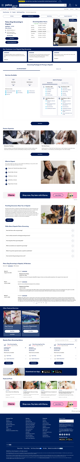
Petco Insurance (29, 429)
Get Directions (10, 35)
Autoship (27, 432)
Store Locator (9, 426)
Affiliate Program (46, 427)
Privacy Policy (26, 448)
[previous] (34, 302)
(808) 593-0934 (57, 350)
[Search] (65, 5)
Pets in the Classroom (30, 438)
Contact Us (8, 429)
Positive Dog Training (30, 426)
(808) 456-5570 (31, 350)
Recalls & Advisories (10, 424)
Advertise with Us (46, 436)
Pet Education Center (30, 433)
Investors (45, 433)
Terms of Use (19, 448)
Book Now (12, 38)
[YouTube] (69, 434)
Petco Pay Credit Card (30, 423)
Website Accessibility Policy (12, 430)
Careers (44, 420)
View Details (8, 363)
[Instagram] (67, 434)
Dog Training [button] (49, 16)
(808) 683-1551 (6, 350)
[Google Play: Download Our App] (69, 439)
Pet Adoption (28, 430)
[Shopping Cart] (76, 5)
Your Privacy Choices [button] (35, 448)
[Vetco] (8, 445)
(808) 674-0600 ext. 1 (11, 30)
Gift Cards (45, 430)
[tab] (21, 69)
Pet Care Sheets (29, 435)
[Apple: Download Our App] (62, 439)
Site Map (45, 448)
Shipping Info (9, 421)
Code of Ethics (46, 423)
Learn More (40, 154)
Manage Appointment (11, 42)
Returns (8, 420)
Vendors (44, 426)
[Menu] (2, 5)
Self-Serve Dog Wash (30, 424)
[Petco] (10, 5)
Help (7, 427)
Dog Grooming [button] (30, 16)
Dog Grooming (29, 421)
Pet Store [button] (12, 16)
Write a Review (8, 28)
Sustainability (45, 435)
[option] (40, 285)
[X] (62, 434)
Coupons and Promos (47, 432)
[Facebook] (60, 434)
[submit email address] (72, 421)
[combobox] (66, 340)
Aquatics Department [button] (68, 16)
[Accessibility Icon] (61, 448)
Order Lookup (9, 423)
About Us (45, 421)
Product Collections (30, 436)
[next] (46, 302)
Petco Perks (28, 420)
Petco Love (45, 429)
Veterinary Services (30, 427)
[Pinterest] (65, 434)
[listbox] (40, 285)
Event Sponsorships (47, 424)
